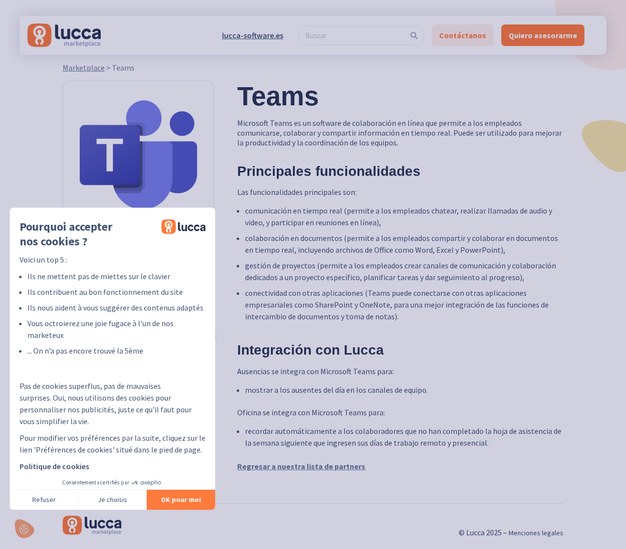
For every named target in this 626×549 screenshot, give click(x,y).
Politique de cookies (54, 466)
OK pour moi (181, 499)
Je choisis (112, 499)
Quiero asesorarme (543, 35)
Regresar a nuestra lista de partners (301, 466)
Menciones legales (536, 532)
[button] (24, 528)
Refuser (44, 499)
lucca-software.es (252, 35)
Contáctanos (462, 35)
